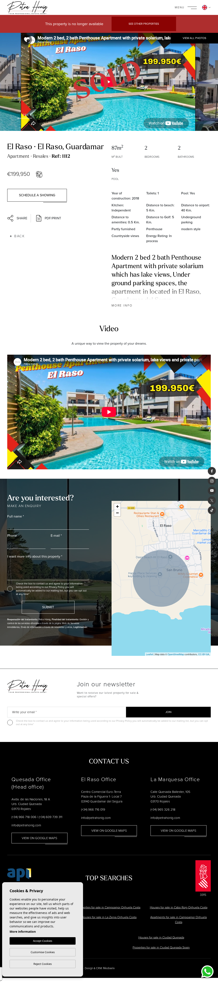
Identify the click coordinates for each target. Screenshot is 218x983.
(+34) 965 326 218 (163, 809)
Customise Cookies (43, 952)
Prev (27, 115)
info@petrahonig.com (26, 825)
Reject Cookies (42, 964)
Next (191, 115)
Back (19, 236)
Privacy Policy (57, 587)
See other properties (144, 24)
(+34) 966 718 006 (23, 817)
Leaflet (149, 654)
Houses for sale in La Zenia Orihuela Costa (108, 917)
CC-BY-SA (203, 654)
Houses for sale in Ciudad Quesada (161, 937)
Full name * (15, 516)
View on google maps (39, 838)
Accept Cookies (42, 941)
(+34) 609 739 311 (50, 817)
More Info (122, 305)
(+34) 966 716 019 (93, 809)
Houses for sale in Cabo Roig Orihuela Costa (178, 907)
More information (23, 932)
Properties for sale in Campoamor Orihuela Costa (108, 907)
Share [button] (22, 218)
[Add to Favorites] (27, 40)
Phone (12, 535)
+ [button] (117, 506)
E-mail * (56, 535)
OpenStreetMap (176, 654)
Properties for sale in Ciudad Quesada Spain (161, 947)
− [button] (117, 513)
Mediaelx (109, 968)
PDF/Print (53, 218)
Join (168, 712)
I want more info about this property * (34, 556)
